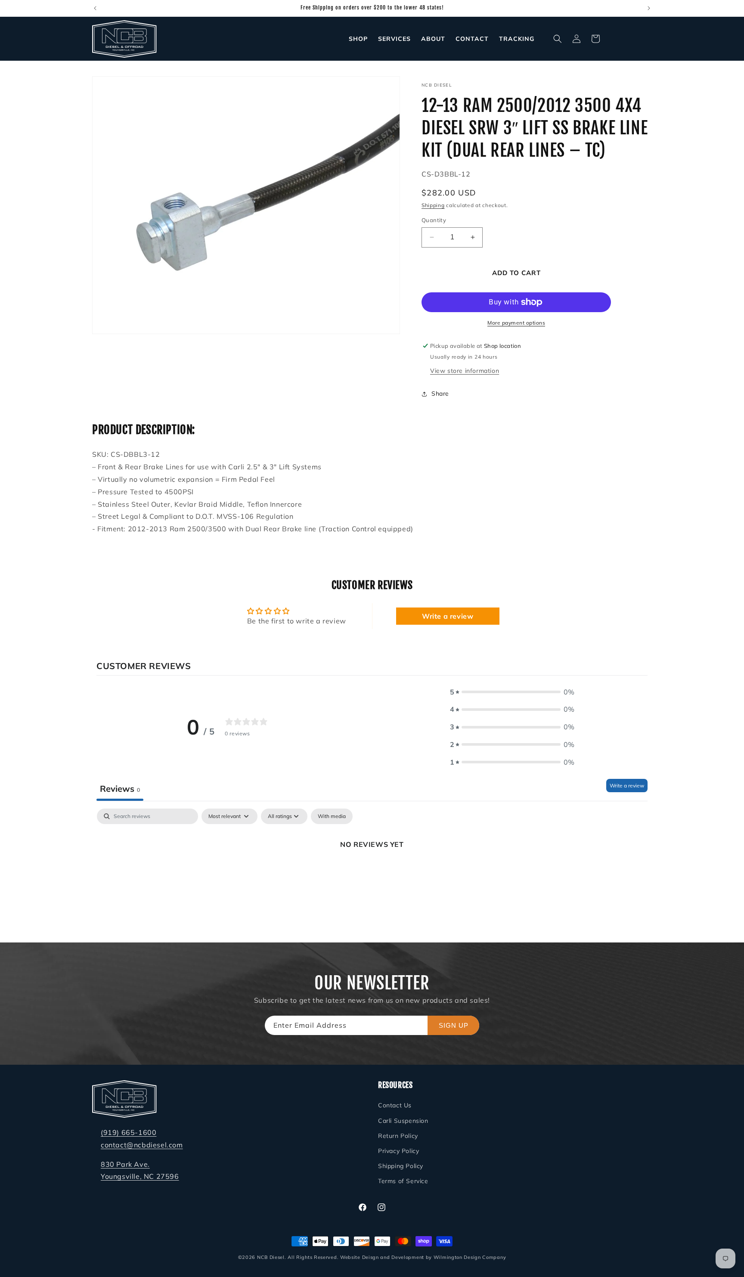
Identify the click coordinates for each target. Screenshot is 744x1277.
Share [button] (440, 393)
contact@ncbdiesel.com (142, 1145)
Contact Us (395, 1106)
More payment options (516, 322)
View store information (464, 371)
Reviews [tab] (120, 788)
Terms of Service (403, 1181)
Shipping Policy (400, 1166)
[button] (557, 38)
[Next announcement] (648, 8)
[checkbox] (332, 816)
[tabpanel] (372, 873)
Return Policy (398, 1136)
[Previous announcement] (95, 8)
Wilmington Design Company (470, 1257)
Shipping (433, 205)
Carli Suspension (403, 1121)
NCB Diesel (271, 1257)
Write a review (447, 616)
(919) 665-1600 (128, 1132)
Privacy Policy (398, 1151)
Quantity (434, 220)
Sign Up (453, 1025)
